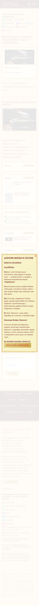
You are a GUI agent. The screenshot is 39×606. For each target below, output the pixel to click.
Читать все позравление (17, 345)
